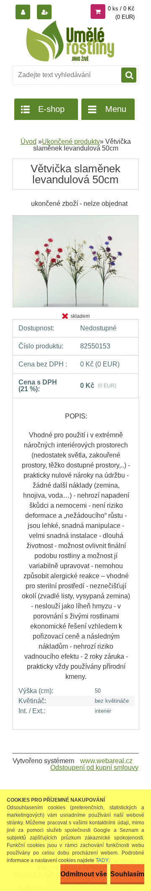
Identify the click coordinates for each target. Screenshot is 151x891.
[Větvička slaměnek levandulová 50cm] (75, 218)
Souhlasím (127, 874)
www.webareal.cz (106, 760)
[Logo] (70, 41)
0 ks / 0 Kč (121, 8)
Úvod (28, 141)
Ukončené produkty (71, 141)
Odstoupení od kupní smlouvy (94, 767)
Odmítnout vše (83, 874)
